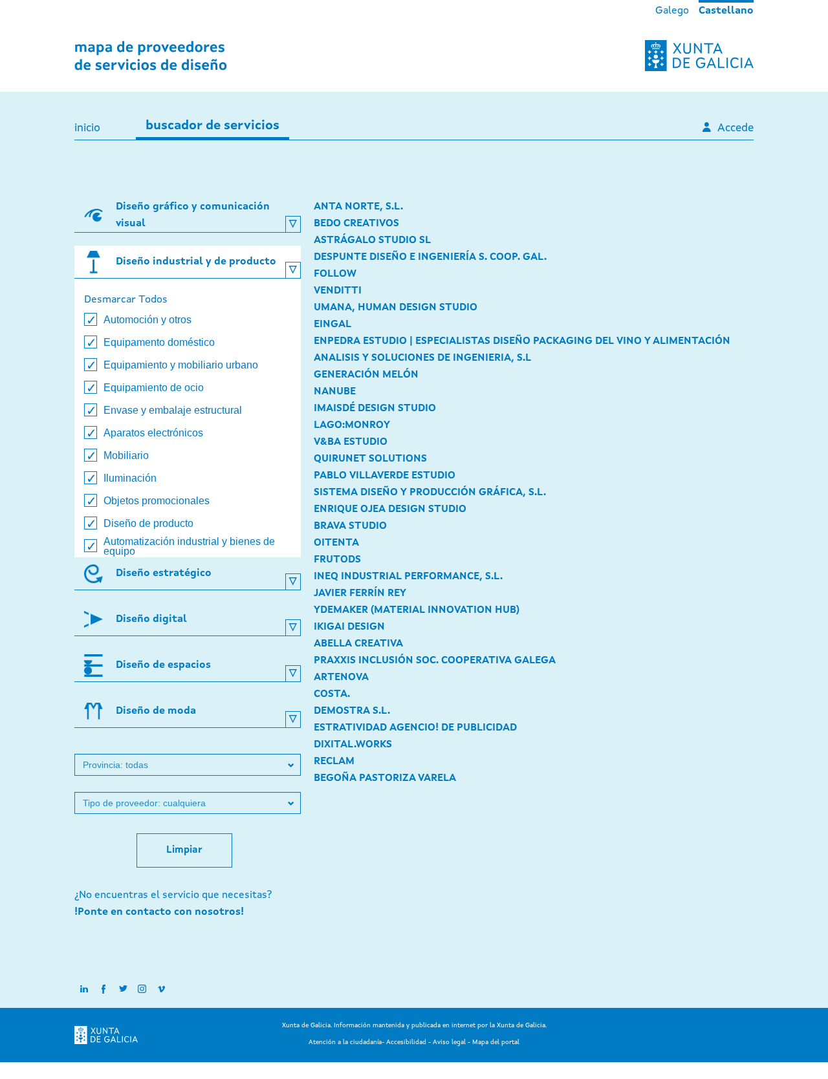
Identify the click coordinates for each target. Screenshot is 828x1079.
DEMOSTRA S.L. (352, 711)
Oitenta (336, 543)
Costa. (332, 694)
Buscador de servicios (212, 126)
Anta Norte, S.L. (358, 207)
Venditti (338, 291)
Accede (735, 128)
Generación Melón (366, 375)
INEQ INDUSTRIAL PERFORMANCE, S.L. (408, 577)
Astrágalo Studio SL (372, 240)
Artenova (341, 677)
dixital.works (353, 745)
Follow (335, 274)
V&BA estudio (350, 442)
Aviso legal (449, 1042)
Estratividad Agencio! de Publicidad (415, 728)
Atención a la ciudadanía (345, 1042)
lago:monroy (352, 425)
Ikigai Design (349, 627)
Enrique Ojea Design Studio (390, 509)
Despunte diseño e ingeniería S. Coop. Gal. (430, 257)
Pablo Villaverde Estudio (384, 476)
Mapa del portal (495, 1042)
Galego (672, 11)
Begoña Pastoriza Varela (385, 778)
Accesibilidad (406, 1042)
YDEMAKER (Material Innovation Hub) (416, 610)
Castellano (726, 11)
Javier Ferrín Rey (360, 593)
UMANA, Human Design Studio (395, 308)
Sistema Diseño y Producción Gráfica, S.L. (430, 492)
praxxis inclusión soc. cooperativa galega (435, 661)
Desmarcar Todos (126, 300)
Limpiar (184, 850)
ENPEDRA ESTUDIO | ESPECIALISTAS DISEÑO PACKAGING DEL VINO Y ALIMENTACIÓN (522, 341)
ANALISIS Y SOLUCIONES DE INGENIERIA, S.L (422, 358)
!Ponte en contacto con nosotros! (159, 912)
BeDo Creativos (356, 224)
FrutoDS (337, 560)
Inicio (87, 128)
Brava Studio (350, 526)
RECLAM (334, 761)
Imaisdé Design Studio (375, 408)
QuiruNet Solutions (370, 459)
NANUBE (335, 392)
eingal (332, 324)
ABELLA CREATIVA (358, 644)
